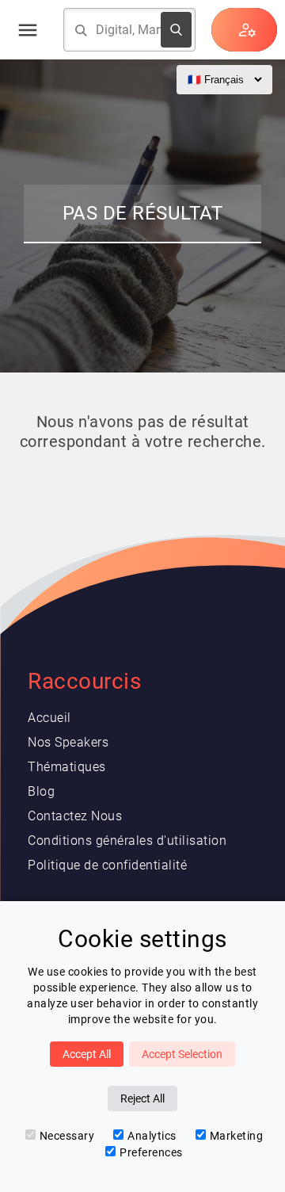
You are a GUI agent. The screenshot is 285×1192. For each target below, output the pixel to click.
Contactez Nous (75, 815)
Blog (41, 791)
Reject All (142, 1098)
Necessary (67, 1135)
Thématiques (67, 766)
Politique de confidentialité (107, 865)
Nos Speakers (68, 742)
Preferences (151, 1152)
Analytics (152, 1135)
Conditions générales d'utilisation (127, 840)
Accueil (49, 717)
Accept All (87, 1054)
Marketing (237, 1135)
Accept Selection (182, 1054)
